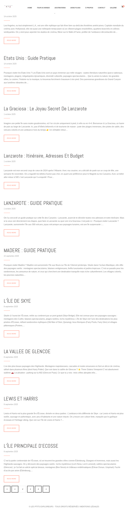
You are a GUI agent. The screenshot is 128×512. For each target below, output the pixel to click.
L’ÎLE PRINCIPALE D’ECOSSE (31, 446)
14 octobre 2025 (10, 16)
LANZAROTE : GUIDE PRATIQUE (33, 203)
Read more (11, 40)
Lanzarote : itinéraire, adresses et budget (44, 156)
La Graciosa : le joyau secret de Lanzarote (45, 109)
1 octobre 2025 (10, 114)
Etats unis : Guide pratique (30, 58)
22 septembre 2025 (11, 256)
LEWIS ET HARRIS (21, 399)
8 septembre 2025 (11, 306)
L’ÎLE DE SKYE (17, 301)
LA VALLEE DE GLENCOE (27, 351)
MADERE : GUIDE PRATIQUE (30, 250)
